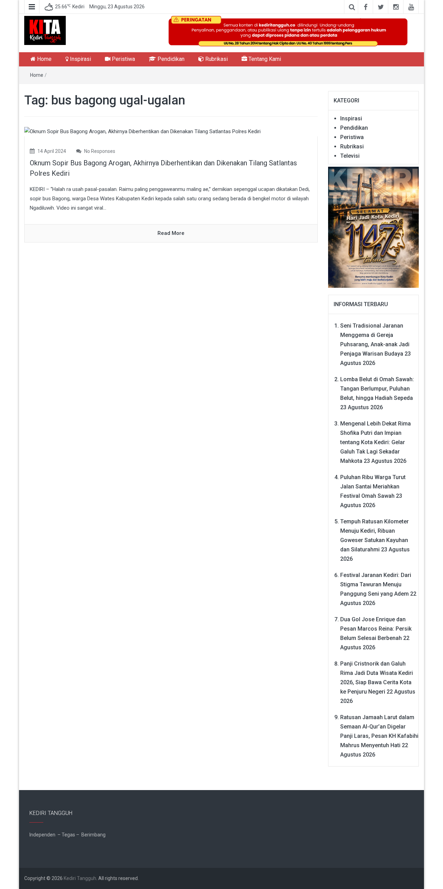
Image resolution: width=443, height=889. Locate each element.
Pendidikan (170, 59)
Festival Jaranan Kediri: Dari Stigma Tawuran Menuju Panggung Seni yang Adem (375, 584)
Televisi (350, 156)
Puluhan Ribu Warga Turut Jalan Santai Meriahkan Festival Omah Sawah (373, 486)
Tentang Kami (264, 59)
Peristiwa (122, 59)
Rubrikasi (216, 59)
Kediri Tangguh (80, 878)
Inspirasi (80, 59)
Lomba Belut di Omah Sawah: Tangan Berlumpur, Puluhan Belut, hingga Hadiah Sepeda (377, 388)
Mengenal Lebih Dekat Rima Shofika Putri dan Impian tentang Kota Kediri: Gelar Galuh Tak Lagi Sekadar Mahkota (375, 442)
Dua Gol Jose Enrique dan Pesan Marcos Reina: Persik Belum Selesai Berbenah (376, 628)
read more (170, 233)
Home (44, 59)
